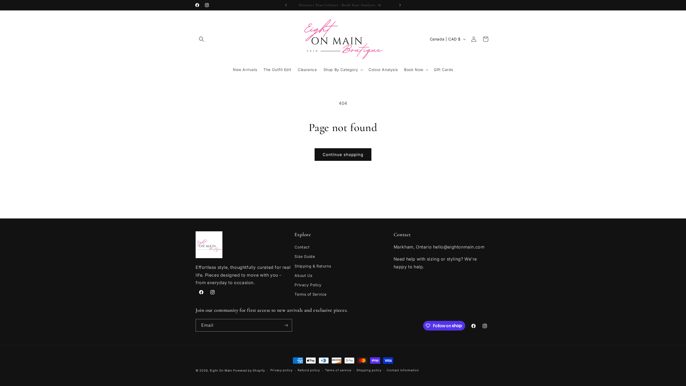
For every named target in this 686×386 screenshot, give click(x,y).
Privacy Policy (307, 285)
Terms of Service (310, 294)
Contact (302, 247)
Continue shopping (343, 154)
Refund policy (309, 370)
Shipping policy (369, 370)
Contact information (403, 370)
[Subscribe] (286, 325)
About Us (303, 275)
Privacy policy (281, 370)
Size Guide (304, 256)
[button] (201, 39)
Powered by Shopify (249, 370)
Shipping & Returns (312, 266)
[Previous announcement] (286, 5)
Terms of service (338, 370)
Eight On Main (221, 370)
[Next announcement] (400, 5)
